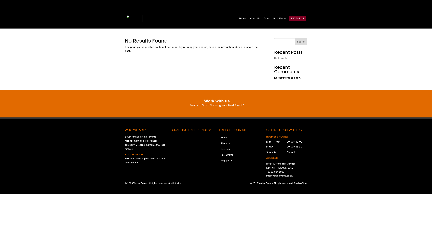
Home (242, 18)
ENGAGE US (297, 18)
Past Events (280, 18)
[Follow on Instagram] (276, 6)
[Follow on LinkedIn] (304, 6)
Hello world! (281, 58)
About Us (254, 18)
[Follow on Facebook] (283, 6)
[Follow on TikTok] (290, 6)
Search (301, 41)
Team (266, 18)
